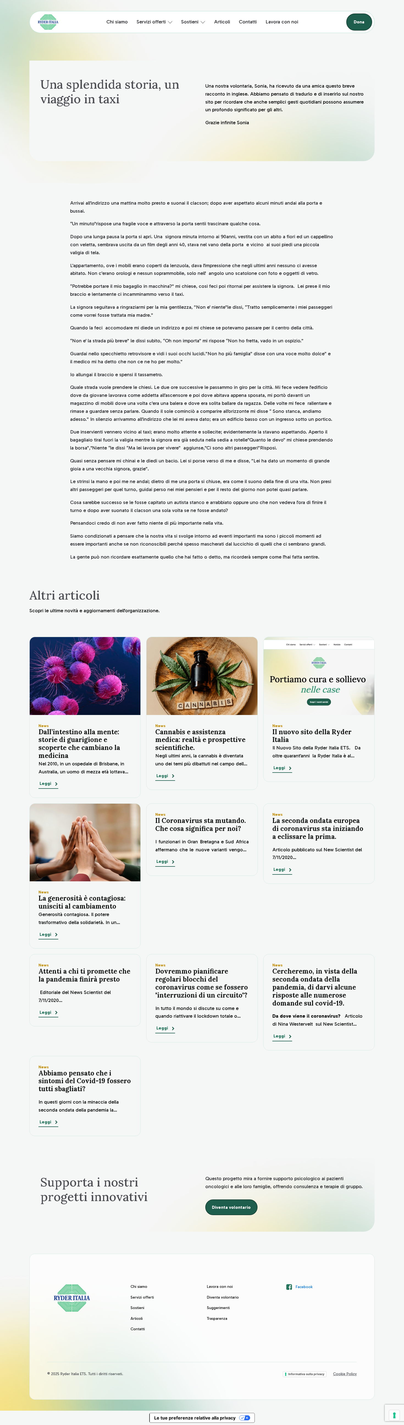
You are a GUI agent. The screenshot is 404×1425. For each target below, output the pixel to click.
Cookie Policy (345, 1374)
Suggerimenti (218, 1307)
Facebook (304, 1287)
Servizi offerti (151, 22)
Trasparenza (217, 1318)
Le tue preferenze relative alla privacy (195, 1418)
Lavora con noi (281, 22)
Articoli (222, 22)
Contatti (248, 22)
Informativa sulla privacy (306, 1374)
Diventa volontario (231, 1207)
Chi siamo (117, 22)
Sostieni (189, 22)
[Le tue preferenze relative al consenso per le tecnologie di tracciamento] (394, 1415)
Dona (359, 22)
